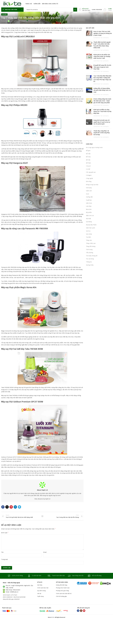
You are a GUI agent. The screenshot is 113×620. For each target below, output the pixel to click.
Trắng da (89, 262)
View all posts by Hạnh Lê (42, 499)
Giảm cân (89, 191)
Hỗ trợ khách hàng (62, 582)
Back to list (42, 516)
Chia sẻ (88, 166)
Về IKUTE (39, 582)
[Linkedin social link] (15, 507)
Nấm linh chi (90, 215)
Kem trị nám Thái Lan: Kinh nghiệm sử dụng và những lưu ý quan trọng (102, 33)
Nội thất (88, 218)
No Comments (105, 37)
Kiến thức (89, 203)
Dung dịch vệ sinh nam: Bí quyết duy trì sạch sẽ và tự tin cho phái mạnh (101, 122)
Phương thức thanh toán (62, 588)
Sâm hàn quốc (90, 228)
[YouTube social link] (84, 610)
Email (45, 552)
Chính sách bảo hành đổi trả (63, 593)
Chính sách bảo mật (42, 588)
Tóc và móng (90, 259)
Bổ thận (88, 163)
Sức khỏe (89, 234)
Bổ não (88, 160)
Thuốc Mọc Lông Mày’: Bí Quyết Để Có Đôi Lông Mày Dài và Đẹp (101, 132)
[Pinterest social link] (11, 507)
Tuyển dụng (40, 596)
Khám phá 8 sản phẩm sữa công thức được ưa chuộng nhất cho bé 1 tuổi (101, 56)
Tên (2, 552)
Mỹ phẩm (89, 212)
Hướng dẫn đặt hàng (61, 585)
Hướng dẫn (89, 197)
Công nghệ (89, 178)
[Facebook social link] (3, 507)
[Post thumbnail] (89, 35)
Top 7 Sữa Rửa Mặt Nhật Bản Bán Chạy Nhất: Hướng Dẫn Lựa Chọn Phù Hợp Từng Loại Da (102, 78)
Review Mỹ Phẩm (91, 225)
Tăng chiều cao (91, 243)
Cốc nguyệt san (91, 172)
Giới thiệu (39, 585)
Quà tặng (89, 222)
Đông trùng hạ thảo (92, 184)
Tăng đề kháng (90, 246)
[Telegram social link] (19, 507)
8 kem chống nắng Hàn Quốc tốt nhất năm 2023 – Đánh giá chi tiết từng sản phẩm (102, 101)
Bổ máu (88, 157)
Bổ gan (88, 150)
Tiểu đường (89, 252)
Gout (87, 194)
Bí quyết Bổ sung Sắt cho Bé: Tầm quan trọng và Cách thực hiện (102, 67)
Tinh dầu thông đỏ (91, 256)
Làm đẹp (88, 206)
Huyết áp (89, 200)
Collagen (89, 175)
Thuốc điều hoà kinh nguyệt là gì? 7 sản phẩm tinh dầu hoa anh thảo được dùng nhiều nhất (102, 45)
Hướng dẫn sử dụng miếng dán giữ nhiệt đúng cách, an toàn (102, 90)
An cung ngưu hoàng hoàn (94, 147)
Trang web (4, 559)
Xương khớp (89, 265)
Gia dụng (4, 14)
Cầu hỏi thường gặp (61, 596)
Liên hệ (39, 593)
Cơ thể (88, 169)
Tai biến (88, 237)
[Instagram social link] (81, 610)
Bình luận (5, 533)
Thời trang (89, 249)
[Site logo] (12, 3)
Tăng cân (89, 240)
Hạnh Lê (12, 21)
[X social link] (7, 507)
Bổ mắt (88, 154)
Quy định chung (41, 590)
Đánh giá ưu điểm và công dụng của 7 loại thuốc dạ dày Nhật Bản (102, 111)
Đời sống (88, 181)
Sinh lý (88, 231)
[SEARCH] (75, 9)
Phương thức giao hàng (62, 590)
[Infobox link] (84, 9)
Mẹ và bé (88, 209)
